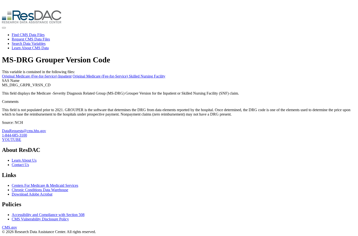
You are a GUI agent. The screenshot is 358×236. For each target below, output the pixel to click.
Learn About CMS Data (30, 48)
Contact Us (20, 165)
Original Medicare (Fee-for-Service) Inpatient (37, 76)
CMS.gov (9, 227)
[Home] (31, 22)
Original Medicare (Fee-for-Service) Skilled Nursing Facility (119, 76)
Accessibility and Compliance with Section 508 (48, 215)
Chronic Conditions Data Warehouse (40, 190)
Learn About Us (24, 160)
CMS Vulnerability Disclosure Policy (40, 219)
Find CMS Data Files (28, 35)
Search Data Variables (29, 43)
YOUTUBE (11, 140)
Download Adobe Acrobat (32, 194)
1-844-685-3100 (14, 135)
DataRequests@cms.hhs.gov (24, 131)
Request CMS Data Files (31, 39)
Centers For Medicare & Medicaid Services (45, 185)
